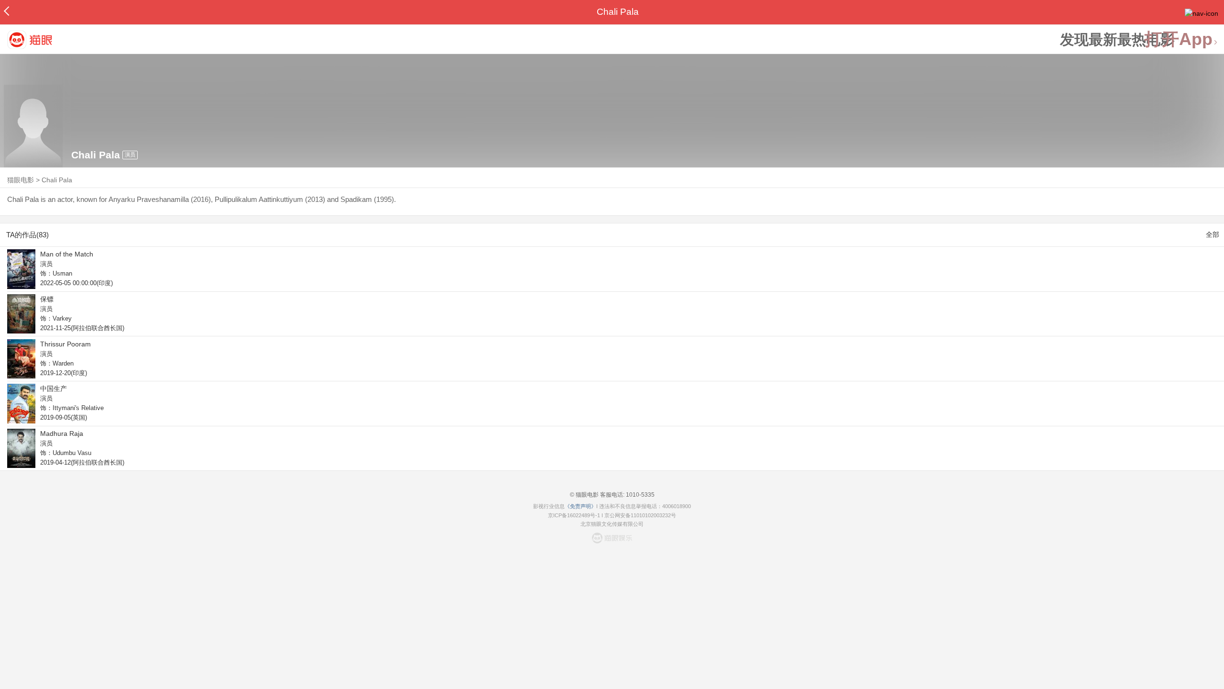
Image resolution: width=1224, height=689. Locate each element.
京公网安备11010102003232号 (640, 515)
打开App (1179, 39)
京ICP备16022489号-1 (574, 515)
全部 (1212, 234)
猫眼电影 (20, 180)
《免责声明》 (580, 506)
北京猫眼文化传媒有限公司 (612, 524)
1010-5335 (639, 494)
